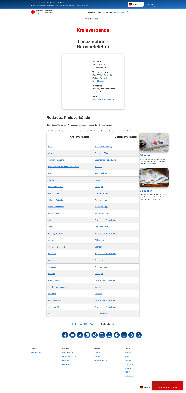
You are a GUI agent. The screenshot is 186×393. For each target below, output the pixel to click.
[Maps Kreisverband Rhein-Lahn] (109, 335)
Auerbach (52, 293)
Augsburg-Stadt (55, 307)
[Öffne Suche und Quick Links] (127, 12)
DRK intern (129, 376)
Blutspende (66, 364)
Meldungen (146, 190)
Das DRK (120, 12)
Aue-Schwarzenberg (57, 286)
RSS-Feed (128, 372)
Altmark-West (54, 213)
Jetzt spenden (36, 352)
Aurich (51, 313)
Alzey (50, 226)
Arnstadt (51, 273)
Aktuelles (97, 356)
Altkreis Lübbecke (55, 199)
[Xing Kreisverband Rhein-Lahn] (94, 335)
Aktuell (105, 12)
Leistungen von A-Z (100, 360)
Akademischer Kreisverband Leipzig (63, 166)
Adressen (145, 155)
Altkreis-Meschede (56, 206)
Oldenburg (99, 240)
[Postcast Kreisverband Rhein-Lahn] (139, 335)
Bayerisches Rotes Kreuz (105, 159)
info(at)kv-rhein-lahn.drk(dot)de (101, 79)
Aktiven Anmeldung (69, 356)
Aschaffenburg (54, 280)
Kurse (98, 12)
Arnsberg (52, 266)
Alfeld (50, 173)
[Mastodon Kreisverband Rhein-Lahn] (117, 335)
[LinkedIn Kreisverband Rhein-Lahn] (87, 335)
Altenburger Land (55, 186)
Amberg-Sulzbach (55, 233)
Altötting (51, 220)
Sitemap (128, 360)
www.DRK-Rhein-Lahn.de (103, 99)
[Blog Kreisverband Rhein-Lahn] (102, 335)
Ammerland (53, 240)
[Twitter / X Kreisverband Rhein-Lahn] (80, 335)
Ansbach (52, 253)
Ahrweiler (52, 153)
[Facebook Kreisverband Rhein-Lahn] (65, 335)
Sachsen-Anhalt (101, 213)
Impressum (128, 368)
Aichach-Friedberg (56, 159)
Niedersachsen (101, 173)
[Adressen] (154, 142)
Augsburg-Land (54, 300)
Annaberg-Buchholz (56, 246)
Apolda (51, 260)
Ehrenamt (65, 360)
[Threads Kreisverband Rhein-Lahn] (131, 335)
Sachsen (98, 166)
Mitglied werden (67, 352)
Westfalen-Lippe (101, 199)
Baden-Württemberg (103, 146)
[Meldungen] (154, 177)
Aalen (50, 146)
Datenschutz (129, 364)
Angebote (91, 12)
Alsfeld (51, 179)
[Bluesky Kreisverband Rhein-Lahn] (124, 335)
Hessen (98, 179)
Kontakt (127, 356)
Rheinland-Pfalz (101, 153)
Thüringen (99, 186)
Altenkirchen (53, 193)
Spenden (112, 12)
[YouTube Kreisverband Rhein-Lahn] (72, 335)
